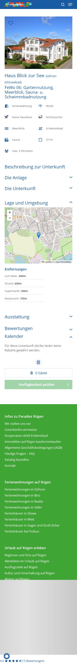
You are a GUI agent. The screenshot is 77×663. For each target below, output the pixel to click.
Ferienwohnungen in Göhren (25, 489)
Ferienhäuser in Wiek (19, 519)
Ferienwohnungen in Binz (22, 495)
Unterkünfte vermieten (21, 430)
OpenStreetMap (63, 261)
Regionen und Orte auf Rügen (25, 555)
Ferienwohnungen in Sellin (23, 507)
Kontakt (10, 466)
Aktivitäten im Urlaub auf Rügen (27, 561)
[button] (39, 235)
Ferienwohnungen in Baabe (24, 501)
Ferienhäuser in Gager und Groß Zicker (32, 525)
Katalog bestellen (17, 460)
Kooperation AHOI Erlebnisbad (26, 436)
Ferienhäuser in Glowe (20, 513)
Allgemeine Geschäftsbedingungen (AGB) (33, 448)
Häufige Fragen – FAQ (20, 454)
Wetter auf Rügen (17, 579)
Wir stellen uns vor (18, 424)
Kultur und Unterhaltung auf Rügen (30, 573)
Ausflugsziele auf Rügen (21, 567)
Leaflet (47, 261)
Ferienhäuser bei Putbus (22, 531)
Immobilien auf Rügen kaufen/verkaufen (33, 442)
